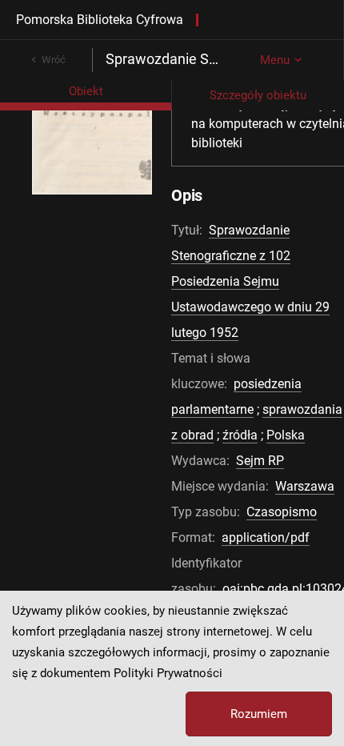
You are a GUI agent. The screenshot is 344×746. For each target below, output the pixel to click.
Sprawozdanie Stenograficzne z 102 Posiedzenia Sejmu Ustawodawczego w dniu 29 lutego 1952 (250, 281)
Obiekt (86, 91)
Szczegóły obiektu (258, 95)
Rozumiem (258, 714)
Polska (285, 435)
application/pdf (266, 537)
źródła (240, 435)
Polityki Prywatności (168, 673)
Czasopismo (281, 511)
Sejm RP (260, 460)
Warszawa (304, 486)
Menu (275, 60)
